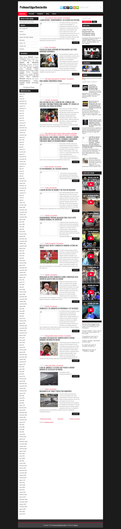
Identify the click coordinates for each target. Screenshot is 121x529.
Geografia (21, 72)
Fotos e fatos (34, 70)
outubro (21, 106)
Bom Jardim (31, 14)
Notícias (28, 78)
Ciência (28, 59)
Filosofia (27, 70)
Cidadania (22, 59)
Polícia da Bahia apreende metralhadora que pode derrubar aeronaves (58, 50)
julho (20, 111)
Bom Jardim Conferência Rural (51, 81)
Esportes (22, 70)
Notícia (47, 243)
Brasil (47, 14)
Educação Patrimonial (33, 64)
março (21, 98)
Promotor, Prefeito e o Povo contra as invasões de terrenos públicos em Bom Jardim (92, 332)
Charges (36, 57)
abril (20, 96)
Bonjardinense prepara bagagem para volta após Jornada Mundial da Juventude (58, 218)
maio (20, 115)
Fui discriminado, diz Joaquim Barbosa (54, 168)
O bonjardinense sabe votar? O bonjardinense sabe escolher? (90, 337)
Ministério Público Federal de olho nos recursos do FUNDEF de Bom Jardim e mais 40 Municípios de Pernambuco (91, 326)
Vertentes (21, 49)
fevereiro (21, 123)
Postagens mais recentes (45, 418)
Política (36, 81)
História (21, 73)
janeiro (21, 125)
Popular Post (87, 21)
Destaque (59, 18)
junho (20, 113)
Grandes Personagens (32, 72)
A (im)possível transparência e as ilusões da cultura (59, 20)
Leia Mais (75, 42)
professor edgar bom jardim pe (92, 79)
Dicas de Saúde (33, 60)
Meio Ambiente (32, 76)
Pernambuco (40, 14)
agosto (21, 94)
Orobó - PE (22, 43)
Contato (54, 14)
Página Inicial (22, 14)
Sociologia (35, 82)
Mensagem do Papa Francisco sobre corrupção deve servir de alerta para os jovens (59, 278)
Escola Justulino (32, 67)
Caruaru (21, 31)
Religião (22, 82)
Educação (22, 64)
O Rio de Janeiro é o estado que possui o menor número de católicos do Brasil (57, 368)
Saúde (28, 82)
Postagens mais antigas (75, 418)
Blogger (32, 87)
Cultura (25, 60)
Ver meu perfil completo (89, 81)
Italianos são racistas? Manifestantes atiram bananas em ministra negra (57, 339)
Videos (21, 84)
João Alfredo (22, 34)
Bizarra (25, 57)
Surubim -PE (22, 46)
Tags (94, 21)
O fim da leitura (93, 158)
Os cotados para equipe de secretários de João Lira (89, 345)
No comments (66, 18)
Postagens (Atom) (49, 422)
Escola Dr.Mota (23, 66)
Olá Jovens (35, 78)
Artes (21, 57)
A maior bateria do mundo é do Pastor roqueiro (57, 190)
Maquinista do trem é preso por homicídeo (56, 391)
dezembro (21, 101)
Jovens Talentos (29, 73)
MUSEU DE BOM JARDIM (26, 37)
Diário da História (28, 62)
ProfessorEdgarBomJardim (33, 7)
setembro (21, 108)
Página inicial (60, 418)
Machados (22, 40)
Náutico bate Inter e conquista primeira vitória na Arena (59, 246)
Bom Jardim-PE (23, 28)
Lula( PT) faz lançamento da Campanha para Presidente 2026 (88, 32)
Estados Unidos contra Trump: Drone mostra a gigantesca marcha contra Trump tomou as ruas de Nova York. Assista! (95, 123)
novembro (21, 103)
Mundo (22, 78)
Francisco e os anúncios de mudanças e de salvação (59, 308)
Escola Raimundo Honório (28, 69)
